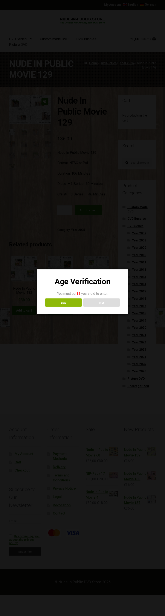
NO (101, 302)
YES (63, 302)
